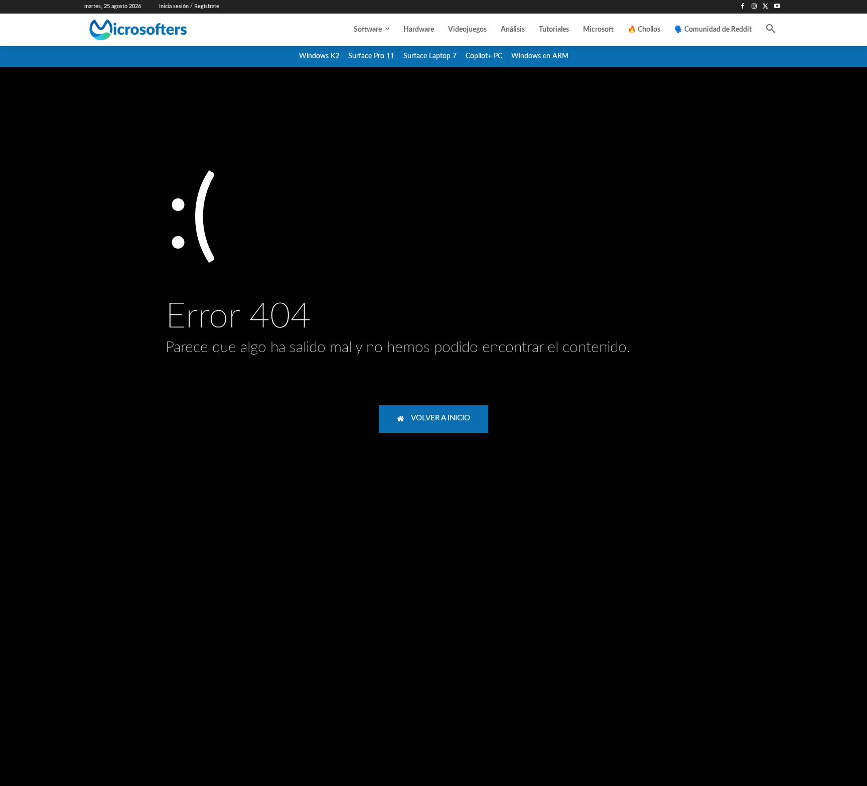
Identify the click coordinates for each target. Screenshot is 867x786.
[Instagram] (754, 7)
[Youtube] (777, 7)
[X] (765, 7)
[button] (771, 30)
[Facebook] (743, 7)
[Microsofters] (161, 30)
